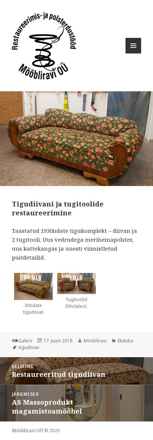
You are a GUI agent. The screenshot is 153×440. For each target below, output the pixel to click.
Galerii (25, 341)
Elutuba (125, 341)
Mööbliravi (95, 341)
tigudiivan (29, 347)
